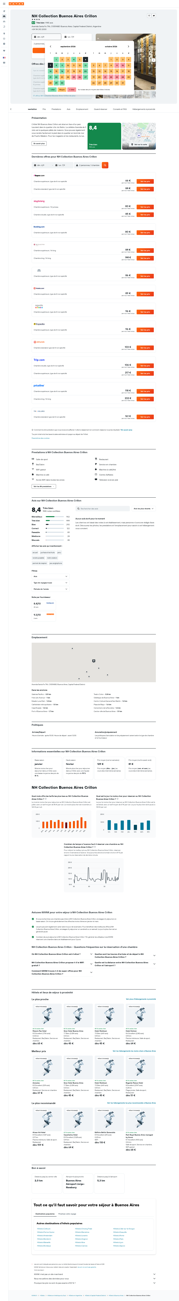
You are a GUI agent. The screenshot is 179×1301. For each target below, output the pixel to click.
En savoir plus (126, 430)
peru (59, 552)
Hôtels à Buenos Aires (116, 1295)
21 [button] (50, 77)
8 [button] (56, 65)
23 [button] (62, 77)
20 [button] (85, 71)
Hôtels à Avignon (81, 1239)
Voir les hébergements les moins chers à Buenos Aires (134, 1051)
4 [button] (73, 59)
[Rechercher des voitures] (4, 21)
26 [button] (80, 77)
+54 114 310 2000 (39, 29)
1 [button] (56, 59)
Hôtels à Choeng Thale (83, 1229)
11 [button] (74, 65)
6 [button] (85, 59)
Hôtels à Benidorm (44, 1239)
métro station (52, 558)
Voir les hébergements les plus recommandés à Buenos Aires (131, 1103)
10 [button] (68, 65)
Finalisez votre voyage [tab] (67, 1214)
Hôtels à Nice (80, 1242)
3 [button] (68, 59)
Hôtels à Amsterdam (44, 1235)
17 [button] (68, 71)
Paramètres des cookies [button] (40, 438)
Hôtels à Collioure (43, 1229)
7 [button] (50, 65)
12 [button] (80, 65)
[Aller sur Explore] (4, 33)
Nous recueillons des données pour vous (51, 1278)
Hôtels (42, 1295)
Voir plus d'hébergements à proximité (141, 999)
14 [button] (50, 71)
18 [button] (74, 71)
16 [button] (62, 71)
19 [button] (80, 71)
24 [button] (68, 77)
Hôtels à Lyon (118, 1242)
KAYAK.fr (34, 1295)
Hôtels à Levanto (81, 1235)
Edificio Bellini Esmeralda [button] (105, 1132)
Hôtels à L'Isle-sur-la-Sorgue (124, 1229)
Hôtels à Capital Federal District (95, 1295)
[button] (4, 3)
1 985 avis (49, 22)
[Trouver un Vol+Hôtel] (4, 26)
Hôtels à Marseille (43, 1242)
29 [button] (56, 83)
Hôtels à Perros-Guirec (45, 1232)
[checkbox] (44, 605)
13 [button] (85, 65)
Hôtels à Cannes (81, 1246)
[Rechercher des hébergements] (4, 16)
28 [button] (50, 83)
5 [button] (79, 59)
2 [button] (62, 59)
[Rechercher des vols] (4, 11)
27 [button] (86, 77)
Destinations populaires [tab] (45, 1214)
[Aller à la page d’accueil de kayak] (16, 3)
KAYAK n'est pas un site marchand (48, 1274)
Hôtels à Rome (118, 1235)
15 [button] (56, 71)
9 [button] (62, 65)
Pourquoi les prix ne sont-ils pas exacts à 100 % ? (54, 1283)
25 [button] (74, 77)
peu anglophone (56, 563)
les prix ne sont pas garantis (87, 1267)
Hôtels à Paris (118, 1239)
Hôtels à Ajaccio (119, 1246)
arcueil (35, 552)
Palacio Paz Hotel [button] (40, 1031)
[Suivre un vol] (4, 38)
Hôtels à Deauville (120, 1232)
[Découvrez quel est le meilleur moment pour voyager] (4, 43)
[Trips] (4, 50)
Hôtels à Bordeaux (44, 1246)
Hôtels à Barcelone (82, 1232)
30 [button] (62, 83)
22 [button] (56, 77)
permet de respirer (40, 563)
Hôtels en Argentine (75, 1295)
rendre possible (38, 558)
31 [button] (123, 83)
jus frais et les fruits (48, 552)
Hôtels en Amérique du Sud (56, 1295)
